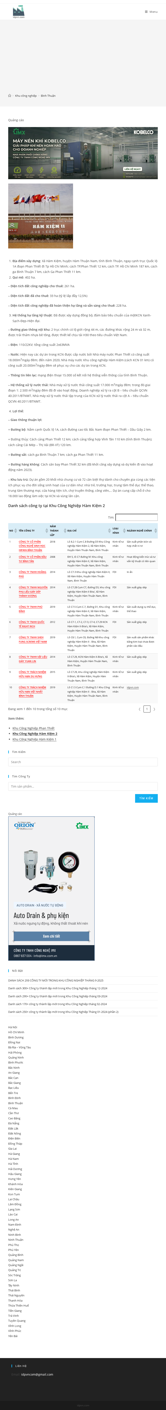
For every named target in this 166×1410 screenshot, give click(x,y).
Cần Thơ (13, 1113)
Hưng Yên (14, 1179)
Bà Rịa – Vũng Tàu (19, 1047)
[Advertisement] (83, 59)
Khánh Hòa (15, 1184)
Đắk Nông (14, 1133)
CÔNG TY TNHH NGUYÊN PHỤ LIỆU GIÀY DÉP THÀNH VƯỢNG (33, 592)
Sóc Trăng (14, 1275)
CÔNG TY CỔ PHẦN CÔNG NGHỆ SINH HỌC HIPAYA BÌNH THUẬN (32, 546)
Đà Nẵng (13, 1123)
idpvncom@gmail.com (37, 1374)
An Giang (14, 1073)
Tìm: (111, 517)
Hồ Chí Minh (16, 1032)
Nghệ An (13, 1229)
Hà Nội (12, 1027)
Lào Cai (13, 1214)
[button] (15, 530)
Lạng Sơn (14, 1209)
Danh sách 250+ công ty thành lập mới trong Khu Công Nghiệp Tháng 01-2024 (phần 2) (63, 1012)
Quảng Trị (14, 1270)
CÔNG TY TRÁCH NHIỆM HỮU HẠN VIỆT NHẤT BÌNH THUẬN (32, 692)
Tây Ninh (13, 1285)
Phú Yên (13, 1250)
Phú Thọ (13, 1245)
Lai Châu (13, 1199)
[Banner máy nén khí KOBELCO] (83, 153)
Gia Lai (12, 1149)
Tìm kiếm (146, 798)
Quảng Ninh (16, 1057)
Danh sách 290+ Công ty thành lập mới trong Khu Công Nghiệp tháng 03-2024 (57, 996)
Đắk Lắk (13, 1128)
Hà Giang (14, 1154)
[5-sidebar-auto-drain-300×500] (51, 888)
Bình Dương (16, 1037)
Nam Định (14, 1224)
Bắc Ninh (14, 1068)
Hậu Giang (15, 1174)
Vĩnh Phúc (14, 1331)
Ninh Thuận (15, 1240)
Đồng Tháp (15, 1144)
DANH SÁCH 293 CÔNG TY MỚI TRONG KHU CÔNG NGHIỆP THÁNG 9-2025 (55, 980)
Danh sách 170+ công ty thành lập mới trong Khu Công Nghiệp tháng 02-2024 (57, 1004)
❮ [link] (139, 709)
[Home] (9, 96)
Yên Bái (13, 1336)
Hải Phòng (15, 1052)
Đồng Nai (14, 1042)
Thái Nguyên (16, 1295)
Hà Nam (13, 1159)
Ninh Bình (14, 1235)
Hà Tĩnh (13, 1164)
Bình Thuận (15, 1103)
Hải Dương (15, 1169)
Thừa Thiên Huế (18, 1305)
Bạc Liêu (13, 1088)
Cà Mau (13, 1108)
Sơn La (12, 1280)
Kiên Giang (15, 1189)
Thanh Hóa (15, 1300)
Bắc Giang (14, 1083)
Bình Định (14, 1098)
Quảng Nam (16, 1260)
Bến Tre (13, 1093)
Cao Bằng (14, 1118)
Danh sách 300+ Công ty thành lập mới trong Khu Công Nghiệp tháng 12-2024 (57, 988)
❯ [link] (154, 709)
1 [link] (147, 709)
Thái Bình (14, 1290)
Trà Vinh (13, 1316)
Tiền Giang (15, 1311)
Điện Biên (14, 1138)
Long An (13, 1219)
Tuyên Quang (17, 1321)
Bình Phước (15, 1062)
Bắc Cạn (13, 1078)
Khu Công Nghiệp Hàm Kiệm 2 (35, 734)
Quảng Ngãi (15, 1265)
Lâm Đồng (14, 1204)
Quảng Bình (15, 1255)
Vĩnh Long (14, 1326)
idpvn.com (133, 687)
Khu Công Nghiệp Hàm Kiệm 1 (34, 739)
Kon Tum (14, 1194)
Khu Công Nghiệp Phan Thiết (33, 728)
